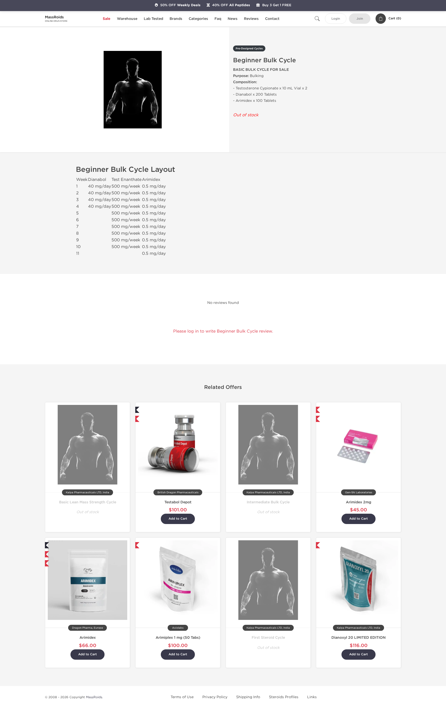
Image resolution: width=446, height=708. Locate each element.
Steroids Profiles (283, 697)
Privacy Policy (214, 697)
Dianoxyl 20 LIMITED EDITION (358, 637)
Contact (272, 19)
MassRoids (94, 697)
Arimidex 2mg (358, 502)
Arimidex (87, 637)
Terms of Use (182, 697)
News (232, 19)
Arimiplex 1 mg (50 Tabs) (178, 637)
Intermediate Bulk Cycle (268, 502)
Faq (217, 19)
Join (359, 19)
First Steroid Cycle (268, 637)
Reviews (251, 19)
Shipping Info (248, 697)
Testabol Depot (178, 502)
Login (335, 19)
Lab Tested (153, 19)
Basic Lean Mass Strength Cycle (87, 502)
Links (312, 697)
